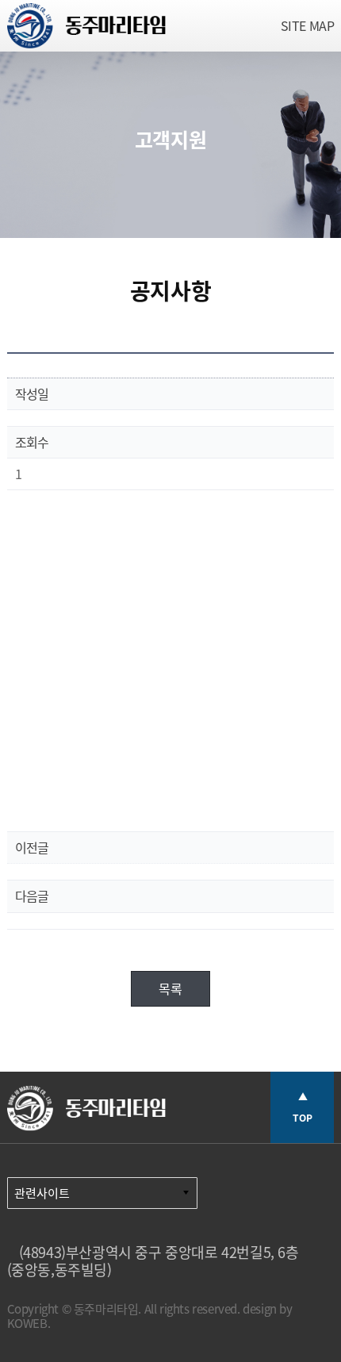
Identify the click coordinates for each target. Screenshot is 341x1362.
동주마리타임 (86, 29)
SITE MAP (308, 25)
